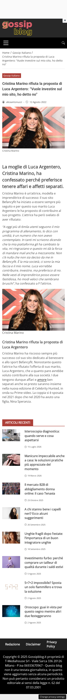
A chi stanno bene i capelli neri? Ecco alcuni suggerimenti (43, 513)
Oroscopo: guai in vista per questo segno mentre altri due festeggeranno (43, 611)
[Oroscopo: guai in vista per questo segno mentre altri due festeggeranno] (11, 611)
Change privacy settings (52, 696)
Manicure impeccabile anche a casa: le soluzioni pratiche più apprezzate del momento (45, 462)
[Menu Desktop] (6, 42)
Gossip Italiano (11, 75)
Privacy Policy (52, 644)
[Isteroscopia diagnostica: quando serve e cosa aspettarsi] (11, 435)
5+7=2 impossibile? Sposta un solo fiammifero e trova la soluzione (43, 587)
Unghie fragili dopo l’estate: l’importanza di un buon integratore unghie (44, 538)
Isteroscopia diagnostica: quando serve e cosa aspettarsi (42, 435)
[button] (63, 43)
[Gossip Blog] (17, 28)
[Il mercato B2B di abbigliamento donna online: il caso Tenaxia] (11, 489)
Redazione (12, 644)
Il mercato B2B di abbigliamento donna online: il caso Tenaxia (40, 489)
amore (42, 380)
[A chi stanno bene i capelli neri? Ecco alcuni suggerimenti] (11, 513)
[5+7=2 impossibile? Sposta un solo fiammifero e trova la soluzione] (11, 587)
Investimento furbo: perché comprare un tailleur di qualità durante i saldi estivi (44, 562)
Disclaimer (33, 644)
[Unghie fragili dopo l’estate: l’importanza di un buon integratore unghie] (11, 538)
